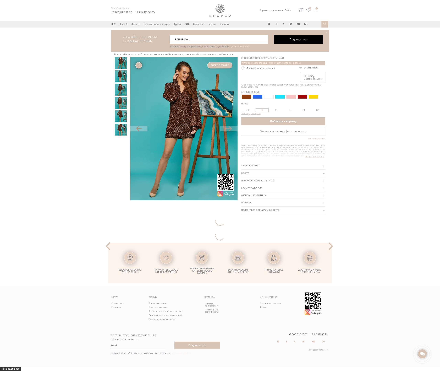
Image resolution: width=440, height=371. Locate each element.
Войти (288, 10)
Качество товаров (157, 307)
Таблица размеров (251, 113)
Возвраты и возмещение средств (165, 311)
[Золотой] (313, 96)
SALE (187, 24)
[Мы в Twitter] (291, 24)
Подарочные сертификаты (211, 311)
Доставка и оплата (157, 303)
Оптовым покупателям (211, 305)
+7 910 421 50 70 (319, 334)
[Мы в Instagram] (268, 24)
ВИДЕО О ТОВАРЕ (220, 65)
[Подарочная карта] (301, 10)
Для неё (123, 24)
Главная (118, 54)
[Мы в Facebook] (276, 24)
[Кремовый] (291, 96)
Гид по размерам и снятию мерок (165, 315)
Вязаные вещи (131, 54)
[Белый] (268, 96)
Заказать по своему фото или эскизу (283, 131)
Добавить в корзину (283, 121)
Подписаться (298, 39)
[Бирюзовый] (280, 96)
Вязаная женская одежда (154, 54)
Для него (135, 24)
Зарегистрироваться (271, 10)
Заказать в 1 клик (316, 139)
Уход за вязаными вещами (161, 319)
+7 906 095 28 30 (298, 334)
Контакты (224, 24)
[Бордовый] (302, 96)
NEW (113, 24)
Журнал (177, 24)
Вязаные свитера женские (181, 54)
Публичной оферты (239, 46)
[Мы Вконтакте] (298, 24)
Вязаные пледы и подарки (157, 24)
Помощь (212, 24)
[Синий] (257, 96)
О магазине (198, 24)
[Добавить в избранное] (265, 68)
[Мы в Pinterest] (283, 24)
